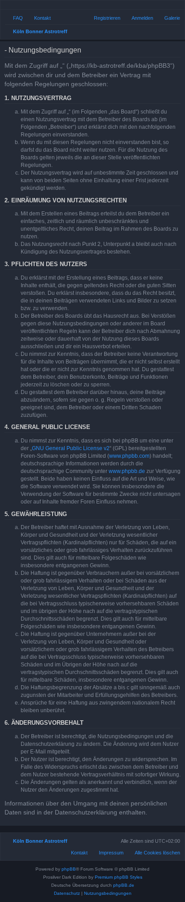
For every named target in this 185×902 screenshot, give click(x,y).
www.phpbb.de (127, 471)
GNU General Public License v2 (71, 448)
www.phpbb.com (129, 456)
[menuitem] (168, 18)
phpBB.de (123, 885)
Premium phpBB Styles (118, 877)
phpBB (69, 869)
